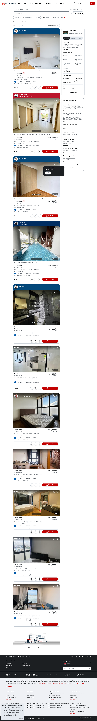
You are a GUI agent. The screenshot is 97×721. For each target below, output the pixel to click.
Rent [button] (25, 3)
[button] (67, 50)
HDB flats (52, 683)
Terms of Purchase (40, 718)
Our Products (9, 665)
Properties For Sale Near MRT (34, 705)
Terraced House (74, 108)
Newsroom (24, 663)
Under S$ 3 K (74, 134)
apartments (47, 683)
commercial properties (79, 683)
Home (15, 9)
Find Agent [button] (48, 3)
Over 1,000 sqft (73, 150)
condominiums (40, 683)
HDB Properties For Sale (54, 695)
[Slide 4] (36, 66)
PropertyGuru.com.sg (11, 680)
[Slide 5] (38, 322)
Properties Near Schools (54, 707)
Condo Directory (31, 693)
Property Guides (10, 695)
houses (69, 683)
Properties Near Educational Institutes (58, 703)
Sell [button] (31, 3)
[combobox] (41, 13)
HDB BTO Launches (11, 697)
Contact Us (25, 661)
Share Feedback (26, 665)
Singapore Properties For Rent (77, 693)
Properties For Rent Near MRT (34, 707)
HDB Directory (30, 695)
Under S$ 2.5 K (66, 134)
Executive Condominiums (61, 683)
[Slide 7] (40, 66)
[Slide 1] (32, 322)
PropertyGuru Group (12, 661)
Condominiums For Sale (54, 697)
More (61, 3)
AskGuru (8, 693)
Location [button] (73, 38)
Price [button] (79, 38)
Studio (64, 127)
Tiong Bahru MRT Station (69, 158)
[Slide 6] (39, 66)
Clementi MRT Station (68, 159)
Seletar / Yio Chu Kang (68, 141)
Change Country (67, 661)
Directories (30, 691)
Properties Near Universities (55, 705)
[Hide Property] (54, 36)
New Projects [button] (38, 3)
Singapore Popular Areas (77, 703)
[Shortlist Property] (57, 36)
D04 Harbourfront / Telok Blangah (78, 705)
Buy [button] (19, 3)
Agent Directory (31, 697)
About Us (8, 663)
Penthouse (71, 167)
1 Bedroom (69, 127)
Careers (8, 667)
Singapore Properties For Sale (56, 693)
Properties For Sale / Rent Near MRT (37, 703)
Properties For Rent (75, 691)
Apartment (75, 107)
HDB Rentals (73, 695)
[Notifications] (87, 3)
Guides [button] (56, 3)
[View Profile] (22, 31)
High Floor (65, 167)
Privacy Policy (19, 710)
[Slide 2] (33, 66)
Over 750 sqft (66, 150)
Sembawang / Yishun (68, 143)
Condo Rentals (73, 697)
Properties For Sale (53, 691)
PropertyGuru (10, 691)
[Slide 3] (34, 66)
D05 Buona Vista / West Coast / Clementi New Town (79, 708)
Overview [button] (66, 38)
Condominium (68, 107)
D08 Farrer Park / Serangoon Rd (77, 711)
